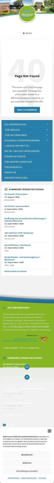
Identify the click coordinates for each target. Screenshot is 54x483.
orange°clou (33, 347)
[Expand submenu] (47, 124)
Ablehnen (27, 462)
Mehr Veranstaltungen (15, 271)
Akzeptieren (27, 454)
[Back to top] (27, 377)
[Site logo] (27, 24)
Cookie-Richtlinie (14, 478)
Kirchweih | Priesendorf (16, 194)
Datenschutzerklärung (29, 478)
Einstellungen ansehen (27, 471)
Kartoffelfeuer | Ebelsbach (17, 245)
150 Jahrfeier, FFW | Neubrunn (18, 233)
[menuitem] (27, 124)
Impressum (42, 478)
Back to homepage (27, 109)
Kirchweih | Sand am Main (16, 206)
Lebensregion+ (12, 347)
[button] (49, 430)
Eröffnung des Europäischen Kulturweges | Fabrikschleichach (25, 219)
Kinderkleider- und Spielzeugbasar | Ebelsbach (22, 258)
